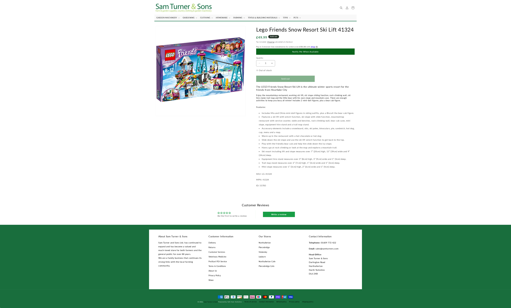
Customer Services (217, 252)
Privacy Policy (215, 275)
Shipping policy (308, 302)
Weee (211, 280)
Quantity (259, 58)
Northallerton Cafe (267, 261)
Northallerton (265, 243)
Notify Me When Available (305, 51)
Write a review (278, 214)
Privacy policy (294, 302)
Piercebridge (264, 247)
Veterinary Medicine (217, 257)
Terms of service (250, 302)
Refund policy (282, 302)
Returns (212, 247)
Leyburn (262, 257)
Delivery (212, 243)
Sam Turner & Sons (211, 302)
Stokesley (263, 252)
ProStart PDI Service (218, 261)
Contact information (266, 302)
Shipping (270, 42)
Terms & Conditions (217, 266)
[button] (167, 18)
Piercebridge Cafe (266, 266)
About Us (213, 271)
